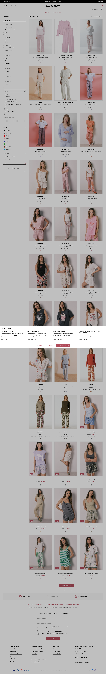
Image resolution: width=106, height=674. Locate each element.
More (15, 336)
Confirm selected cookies (45, 345)
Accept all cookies (63, 345)
